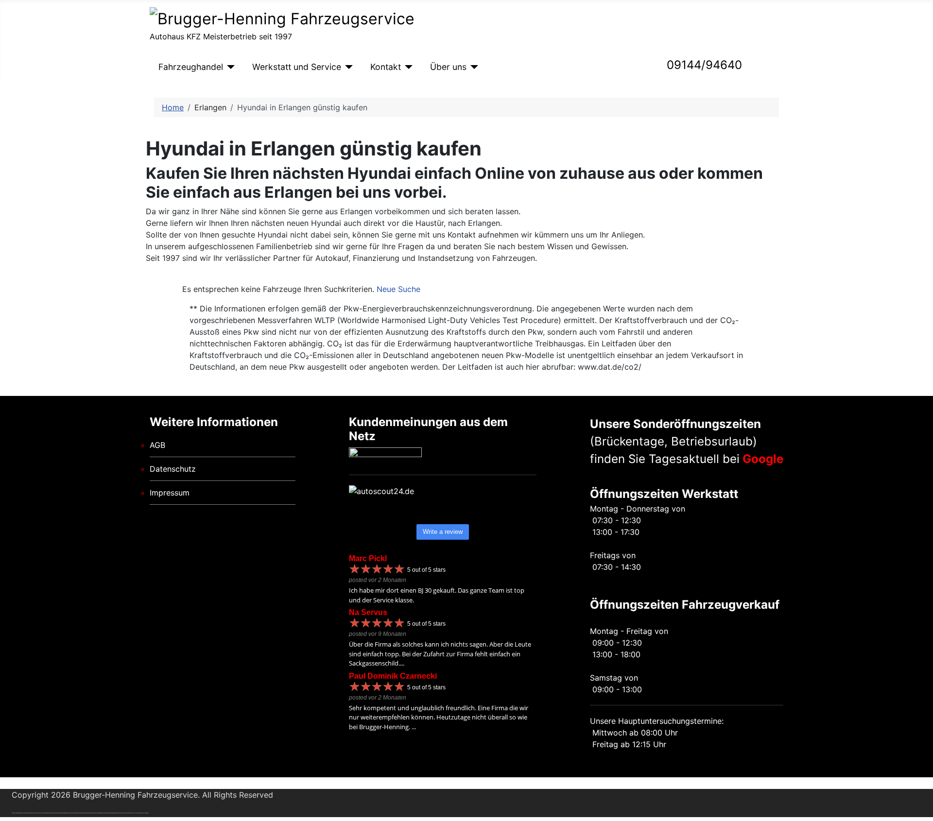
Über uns (448, 67)
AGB (157, 445)
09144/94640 (704, 65)
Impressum (170, 492)
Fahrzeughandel (190, 67)
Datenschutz (173, 469)
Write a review (443, 531)
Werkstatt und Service (296, 67)
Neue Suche (398, 289)
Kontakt (385, 67)
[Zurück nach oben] (920, 808)
